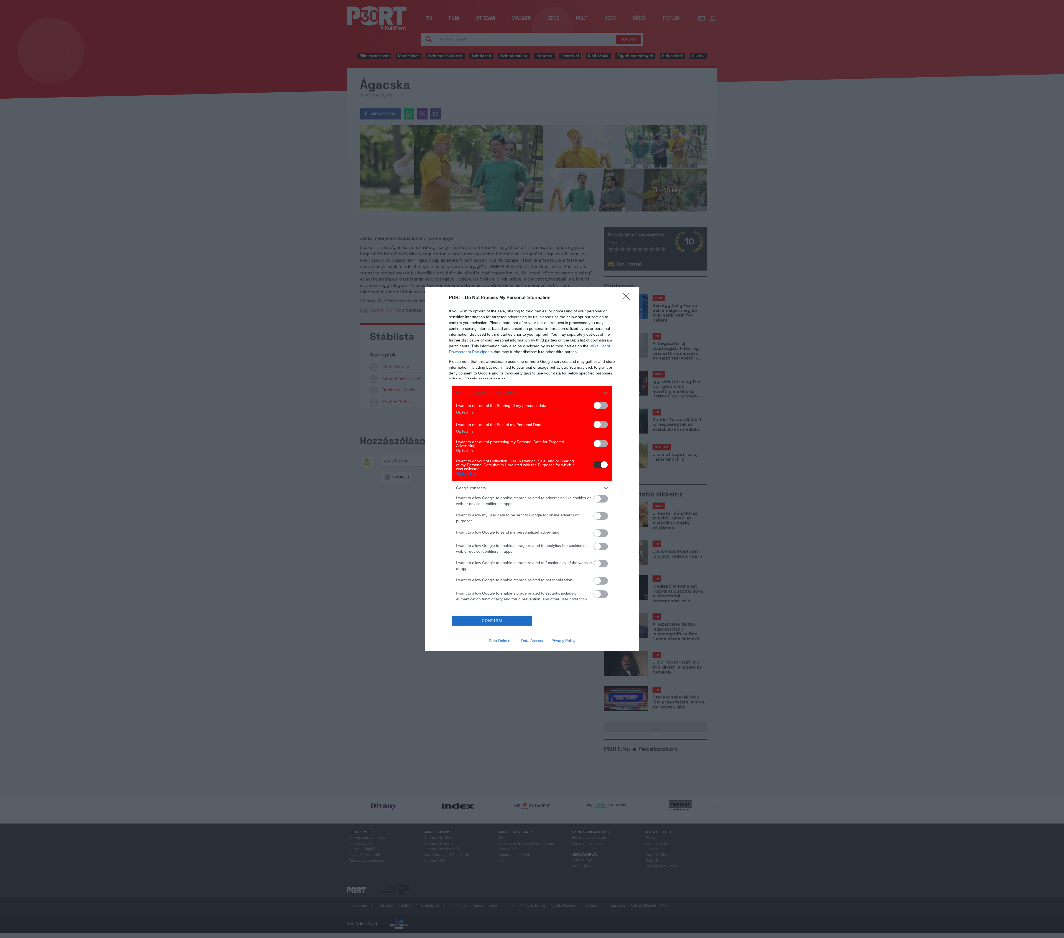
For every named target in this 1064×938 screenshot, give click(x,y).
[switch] (601, 405)
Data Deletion (501, 640)
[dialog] (532, 469)
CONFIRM (492, 621)
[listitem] (532, 393)
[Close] (628, 298)
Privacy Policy (563, 640)
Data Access (532, 640)
